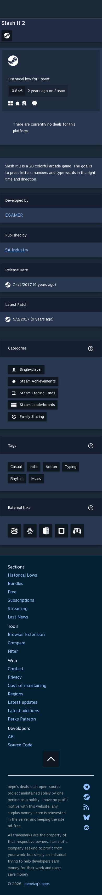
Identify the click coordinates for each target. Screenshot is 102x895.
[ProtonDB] (30, 530)
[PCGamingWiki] (45, 530)
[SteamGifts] (61, 530)
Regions (15, 693)
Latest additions (23, 710)
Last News (18, 617)
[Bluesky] (86, 817)
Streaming (17, 608)
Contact (16, 668)
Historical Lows (22, 575)
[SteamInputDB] (77, 530)
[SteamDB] (14, 530)
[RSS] (86, 807)
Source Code (20, 744)
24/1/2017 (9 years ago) (34, 285)
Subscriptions (21, 600)
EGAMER (14, 215)
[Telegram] (86, 787)
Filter (13, 651)
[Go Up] (51, 759)
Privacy (15, 677)
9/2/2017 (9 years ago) (33, 319)
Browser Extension (26, 634)
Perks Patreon (22, 719)
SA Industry (16, 249)
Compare (16, 642)
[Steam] (86, 797)
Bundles (15, 583)
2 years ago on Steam (46, 91)
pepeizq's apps (37, 884)
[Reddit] (86, 827)
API (11, 736)
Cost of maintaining (27, 685)
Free (12, 591)
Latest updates (22, 702)
